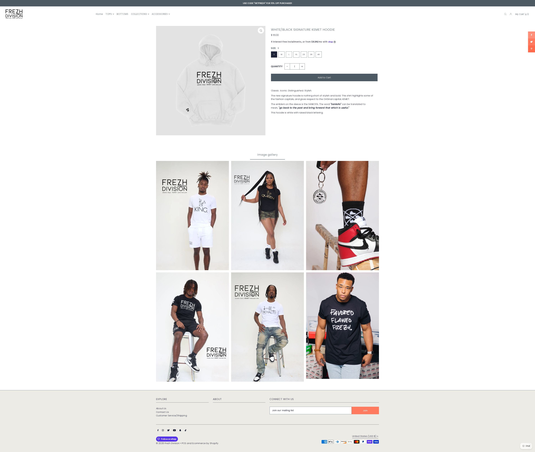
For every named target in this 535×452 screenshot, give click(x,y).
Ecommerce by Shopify (205, 443)
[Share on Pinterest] (531, 48)
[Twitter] (168, 430)
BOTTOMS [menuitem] (122, 14)
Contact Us (162, 412)
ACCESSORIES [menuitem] (160, 14)
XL (296, 54)
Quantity (276, 66)
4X (319, 54)
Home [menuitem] (99, 14)
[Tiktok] (185, 430)
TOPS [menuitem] (109, 14)
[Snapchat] (180, 430)
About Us (161, 408)
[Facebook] (158, 430)
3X (311, 54)
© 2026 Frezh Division (168, 443)
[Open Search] (505, 14)
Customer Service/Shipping (171, 415)
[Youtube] (174, 430)
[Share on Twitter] (531, 41)
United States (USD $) (364, 436)
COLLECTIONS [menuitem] (139, 14)
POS (184, 443)
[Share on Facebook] (531, 34)
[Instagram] (163, 430)
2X (304, 54)
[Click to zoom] (261, 30)
